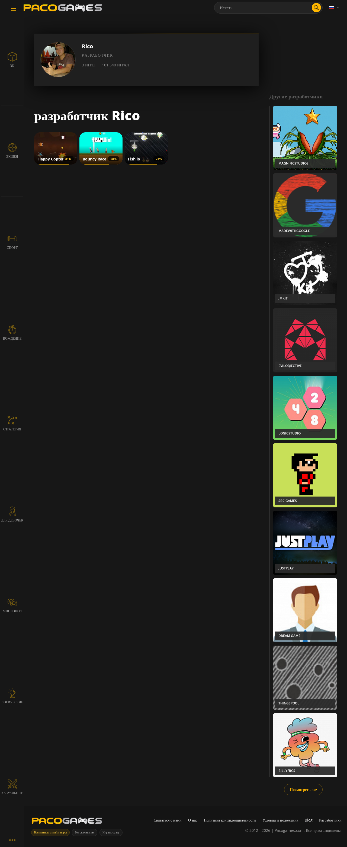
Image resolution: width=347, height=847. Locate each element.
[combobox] (268, 8)
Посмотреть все (303, 789)
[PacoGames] (67, 822)
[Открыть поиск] (316, 7)
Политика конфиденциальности (230, 820)
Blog (309, 820)
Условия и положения (280, 820)
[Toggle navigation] (14, 9)
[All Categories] (12, 840)
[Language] (335, 8)
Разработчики (330, 820)
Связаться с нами (168, 820)
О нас (192, 820)
